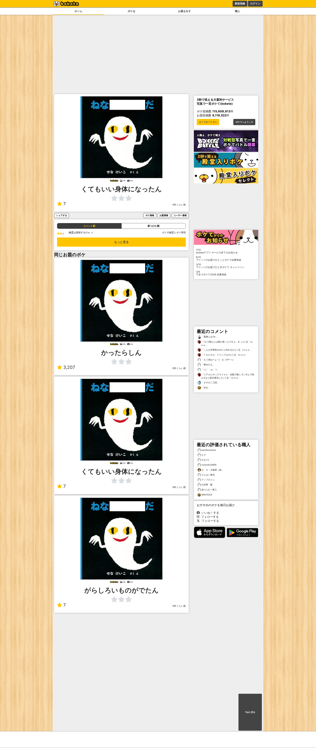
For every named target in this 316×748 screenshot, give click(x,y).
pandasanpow (209, 450)
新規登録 (240, 3)
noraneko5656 (209, 464)
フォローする (209, 517)
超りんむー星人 (209, 489)
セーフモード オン (208, 122)
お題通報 (163, 215)
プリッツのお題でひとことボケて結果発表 (218, 258)
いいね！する (209, 513)
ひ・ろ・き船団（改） (212, 469)
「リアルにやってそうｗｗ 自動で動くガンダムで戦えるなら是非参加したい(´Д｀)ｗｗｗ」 (227, 376)
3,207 (69, 367)
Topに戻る (250, 712)
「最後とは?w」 (209, 336)
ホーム (78, 11)
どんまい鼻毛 (208, 474)
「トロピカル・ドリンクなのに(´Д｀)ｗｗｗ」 (224, 354)
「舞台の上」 (208, 364)
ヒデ (204, 454)
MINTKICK (207, 494)
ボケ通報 (149, 215)
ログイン (255, 3)
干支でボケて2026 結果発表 (211, 273)
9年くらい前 (179, 204)
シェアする (61, 215)
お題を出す (184, 11)
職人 (237, 11)
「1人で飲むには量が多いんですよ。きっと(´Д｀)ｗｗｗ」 (227, 343)
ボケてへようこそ (244, 122)
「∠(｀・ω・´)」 (210, 369)
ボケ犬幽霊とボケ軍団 (174, 232)
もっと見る (121, 242)
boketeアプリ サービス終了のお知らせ (217, 251)
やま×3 (205, 459)
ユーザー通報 (180, 215)
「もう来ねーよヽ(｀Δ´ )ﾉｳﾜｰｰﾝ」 (218, 359)
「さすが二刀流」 (210, 382)
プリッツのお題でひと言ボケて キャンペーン (220, 266)
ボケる (131, 11)
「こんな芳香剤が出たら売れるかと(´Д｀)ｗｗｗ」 (226, 349)
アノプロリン (208, 479)
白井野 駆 (207, 484)
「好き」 (205, 387)
